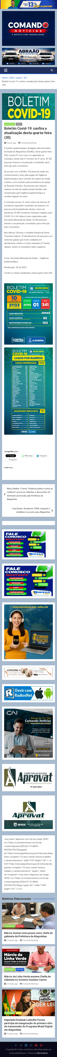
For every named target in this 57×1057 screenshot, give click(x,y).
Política (19, 926)
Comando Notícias (29, 143)
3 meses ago (12, 1034)
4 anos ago (11, 143)
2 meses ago (12, 940)
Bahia (18, 1013)
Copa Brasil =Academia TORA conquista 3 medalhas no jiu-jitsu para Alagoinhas (31, 510)
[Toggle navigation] (5, 70)
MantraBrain (42, 1053)
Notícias (19, 969)
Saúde (18, 124)
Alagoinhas (9, 124)
